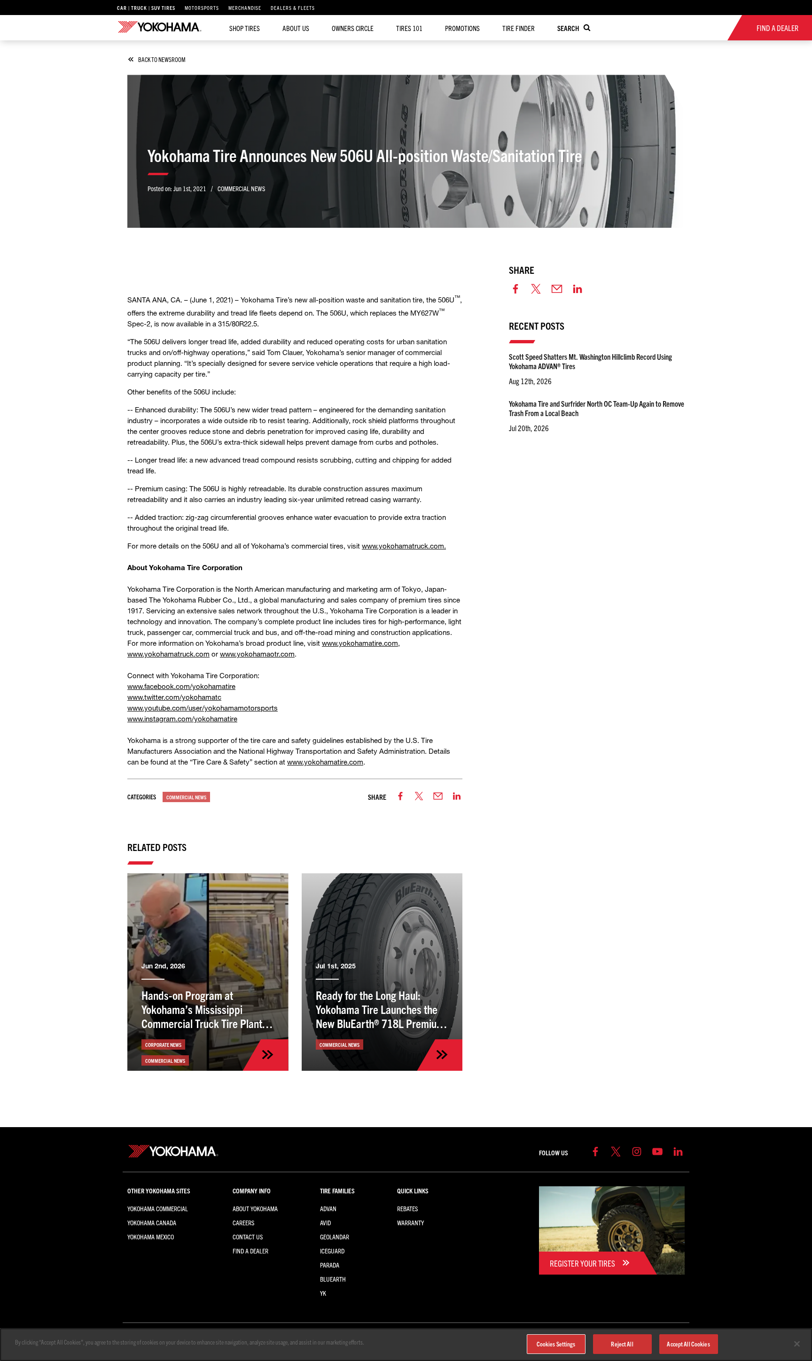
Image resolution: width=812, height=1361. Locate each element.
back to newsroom (162, 59)
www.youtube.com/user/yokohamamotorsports (202, 708)
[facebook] (400, 796)
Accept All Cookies (688, 1344)
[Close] (797, 1344)
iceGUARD (332, 1250)
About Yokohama (255, 1208)
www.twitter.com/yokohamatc (174, 697)
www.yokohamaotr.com (257, 654)
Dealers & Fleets (293, 7)
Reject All (622, 1344)
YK (323, 1293)
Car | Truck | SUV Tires (146, 7)
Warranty (410, 1222)
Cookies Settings (556, 1344)
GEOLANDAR (334, 1236)
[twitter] (419, 796)
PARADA (329, 1264)
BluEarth (333, 1279)
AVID (325, 1222)
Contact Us (248, 1236)
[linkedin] (456, 796)
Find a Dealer (250, 1250)
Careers (243, 1222)
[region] (406, 1344)
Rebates (407, 1208)
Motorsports (202, 7)
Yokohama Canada (151, 1222)
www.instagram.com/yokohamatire (182, 718)
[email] (438, 796)
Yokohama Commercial (157, 1208)
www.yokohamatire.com (360, 643)
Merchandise (244, 7)
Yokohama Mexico (150, 1236)
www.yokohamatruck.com (403, 545)
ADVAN (328, 1208)
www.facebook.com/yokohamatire (181, 686)
